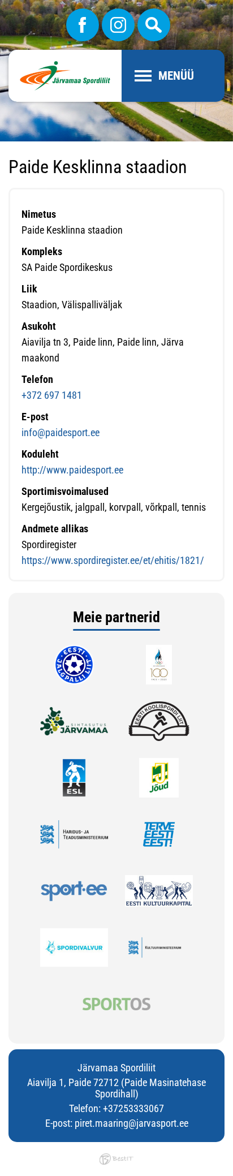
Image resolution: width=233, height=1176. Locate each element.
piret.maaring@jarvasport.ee (131, 1123)
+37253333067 (133, 1108)
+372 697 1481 (51, 395)
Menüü (176, 76)
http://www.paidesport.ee (72, 470)
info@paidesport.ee (60, 432)
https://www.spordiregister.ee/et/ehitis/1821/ (112, 560)
